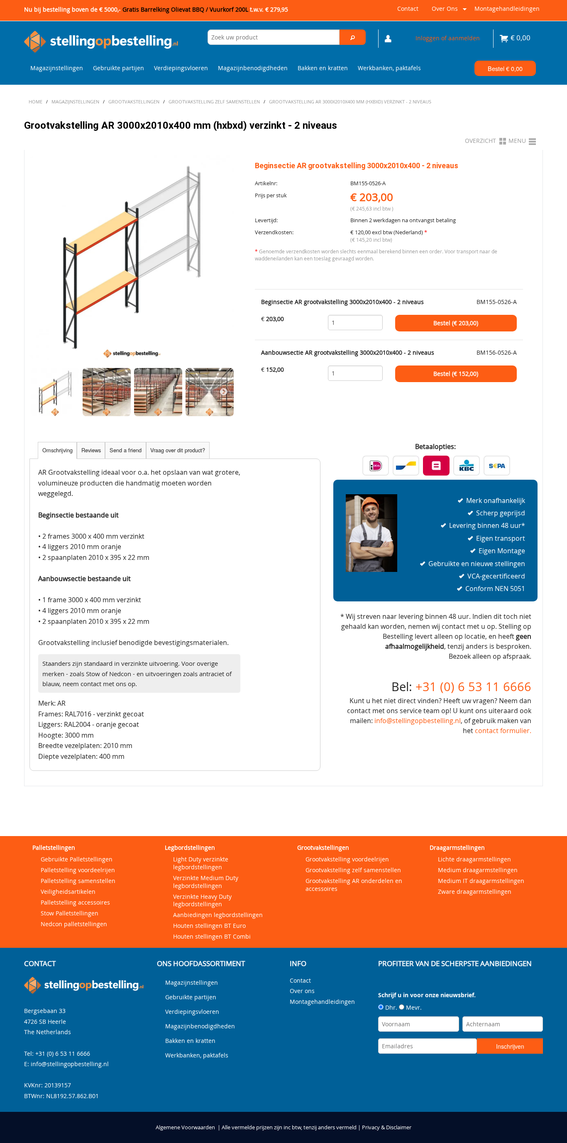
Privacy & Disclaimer (386, 1127)
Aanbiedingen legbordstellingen (218, 915)
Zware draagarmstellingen (474, 891)
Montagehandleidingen (507, 8)
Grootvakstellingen (323, 847)
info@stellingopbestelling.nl (417, 720)
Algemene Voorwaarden (185, 1127)
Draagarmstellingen (457, 847)
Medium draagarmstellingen (478, 870)
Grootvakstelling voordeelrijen (347, 859)
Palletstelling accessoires (75, 902)
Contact (407, 8)
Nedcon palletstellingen (74, 924)
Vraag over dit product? (177, 450)
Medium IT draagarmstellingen (481, 881)
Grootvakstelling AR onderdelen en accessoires (353, 885)
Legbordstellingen (190, 847)
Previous (40, 392)
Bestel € (505, 68)
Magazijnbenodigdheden (253, 68)
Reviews (91, 450)
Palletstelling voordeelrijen (78, 870)
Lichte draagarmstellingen (474, 859)
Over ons (443, 12)
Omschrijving (57, 450)
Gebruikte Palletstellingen (76, 859)
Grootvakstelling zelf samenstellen (353, 870)
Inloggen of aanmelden (447, 38)
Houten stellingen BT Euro (209, 926)
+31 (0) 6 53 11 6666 (473, 686)
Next (224, 392)
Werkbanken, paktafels (389, 68)
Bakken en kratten (323, 68)
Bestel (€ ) (455, 323)
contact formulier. (503, 730)
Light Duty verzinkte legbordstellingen (200, 863)
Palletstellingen (53, 847)
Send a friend (126, 450)
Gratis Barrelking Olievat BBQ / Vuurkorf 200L (205, 9)
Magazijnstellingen (56, 68)
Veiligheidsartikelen (68, 891)
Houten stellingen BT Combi (212, 936)
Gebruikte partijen (118, 68)
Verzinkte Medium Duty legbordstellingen (205, 882)
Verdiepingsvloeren (181, 68)
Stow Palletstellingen (69, 913)
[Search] (353, 37)
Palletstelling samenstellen (78, 881)
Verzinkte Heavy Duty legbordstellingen (202, 900)
